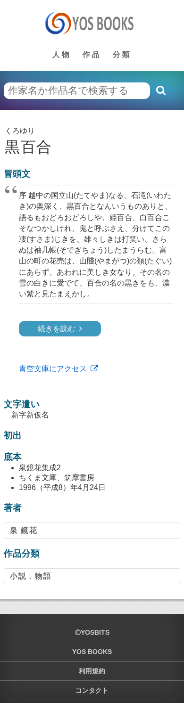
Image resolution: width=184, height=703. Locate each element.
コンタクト (92, 690)
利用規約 (92, 671)
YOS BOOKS (92, 651)
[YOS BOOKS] (92, 23)
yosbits (95, 632)
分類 (122, 54)
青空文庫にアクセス (53, 369)
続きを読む (56, 329)
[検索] (160, 90)
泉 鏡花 (23, 530)
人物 (61, 54)
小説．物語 (30, 576)
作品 (92, 54)
